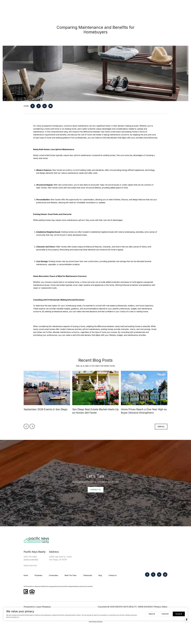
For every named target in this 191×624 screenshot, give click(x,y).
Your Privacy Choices (95, 621)
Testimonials (87, 575)
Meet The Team (70, 575)
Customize (165, 614)
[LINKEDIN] (159, 574)
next (32, 426)
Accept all (179, 614)
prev (26, 426)
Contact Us (113, 575)
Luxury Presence (43, 607)
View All (161, 426)
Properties (38, 575)
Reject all (152, 614)
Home (26, 575)
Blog (100, 575)
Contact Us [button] (95, 489)
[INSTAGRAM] (153, 574)
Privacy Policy (160, 607)
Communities (53, 575)
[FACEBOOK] (147, 574)
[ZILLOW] (165, 574)
